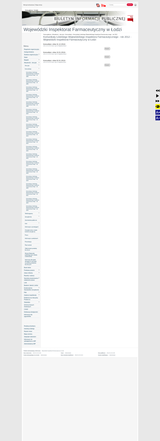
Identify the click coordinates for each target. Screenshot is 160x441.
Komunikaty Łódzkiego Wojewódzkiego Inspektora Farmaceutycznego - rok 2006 (32, 82)
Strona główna (47, 34)
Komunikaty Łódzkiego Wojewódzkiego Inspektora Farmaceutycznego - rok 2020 (32, 186)
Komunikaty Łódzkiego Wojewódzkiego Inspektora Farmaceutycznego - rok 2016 (32, 156)
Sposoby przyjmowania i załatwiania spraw (31, 279)
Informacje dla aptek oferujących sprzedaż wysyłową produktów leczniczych (31, 262)
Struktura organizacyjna (31, 54)
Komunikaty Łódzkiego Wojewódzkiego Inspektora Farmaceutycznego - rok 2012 (95, 34)
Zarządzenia (28, 217)
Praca (26, 235)
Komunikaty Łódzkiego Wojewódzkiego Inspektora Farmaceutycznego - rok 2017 (32, 163)
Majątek (26, 60)
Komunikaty (68, 34)
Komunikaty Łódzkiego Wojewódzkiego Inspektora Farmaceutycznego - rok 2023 (32, 201)
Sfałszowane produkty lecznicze (31, 249)
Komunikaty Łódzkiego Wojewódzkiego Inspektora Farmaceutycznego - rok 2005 (32, 74)
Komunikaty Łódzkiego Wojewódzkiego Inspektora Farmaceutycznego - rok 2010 (32, 111)
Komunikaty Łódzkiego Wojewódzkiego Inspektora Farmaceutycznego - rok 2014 (32, 141)
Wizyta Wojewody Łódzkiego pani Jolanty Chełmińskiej (31, 255)
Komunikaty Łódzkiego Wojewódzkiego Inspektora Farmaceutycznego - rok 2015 (32, 148)
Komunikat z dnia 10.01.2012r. (54, 52)
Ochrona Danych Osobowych (29, 305)
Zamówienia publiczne (31, 220)
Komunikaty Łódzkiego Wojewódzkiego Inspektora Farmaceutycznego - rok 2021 (32, 193)
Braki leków (27, 267)
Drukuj (135, 5)
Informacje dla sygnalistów (28, 315)
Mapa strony (38, 4)
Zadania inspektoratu (30, 295)
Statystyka (27, 302)
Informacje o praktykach (31, 238)
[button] (157, 90)
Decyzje (27, 65)
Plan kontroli (28, 245)
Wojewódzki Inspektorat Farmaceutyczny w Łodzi (73, 29)
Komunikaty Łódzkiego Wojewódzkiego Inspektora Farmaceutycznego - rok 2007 (32, 89)
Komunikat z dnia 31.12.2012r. (54, 44)
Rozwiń (107, 48)
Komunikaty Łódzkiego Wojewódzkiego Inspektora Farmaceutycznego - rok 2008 (32, 96)
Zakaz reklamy (28, 273)
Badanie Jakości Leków (31, 285)
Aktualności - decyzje (58, 34)
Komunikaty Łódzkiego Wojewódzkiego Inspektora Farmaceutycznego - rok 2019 (32, 178)
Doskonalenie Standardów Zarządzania (31, 288)
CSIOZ (26, 309)
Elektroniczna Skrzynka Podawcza (31, 298)
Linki (25, 282)
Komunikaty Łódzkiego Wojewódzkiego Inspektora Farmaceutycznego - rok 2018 (32, 171)
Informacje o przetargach (31, 227)
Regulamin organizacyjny (31, 49)
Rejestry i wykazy (29, 275)
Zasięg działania (29, 52)
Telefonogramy (29, 213)
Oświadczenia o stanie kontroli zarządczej (31, 230)
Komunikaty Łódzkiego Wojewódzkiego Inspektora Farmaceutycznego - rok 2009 (32, 104)
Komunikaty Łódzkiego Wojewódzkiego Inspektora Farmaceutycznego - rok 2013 (32, 134)
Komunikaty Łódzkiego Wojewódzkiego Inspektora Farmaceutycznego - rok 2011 (32, 119)
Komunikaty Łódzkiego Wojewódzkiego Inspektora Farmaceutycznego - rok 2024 (32, 208)
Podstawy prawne (29, 270)
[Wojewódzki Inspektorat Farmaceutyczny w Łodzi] (80, 17)
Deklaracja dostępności (31, 312)
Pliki (25, 292)
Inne (26, 223)
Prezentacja (28, 241)
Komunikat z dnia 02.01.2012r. (54, 60)
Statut (25, 57)
